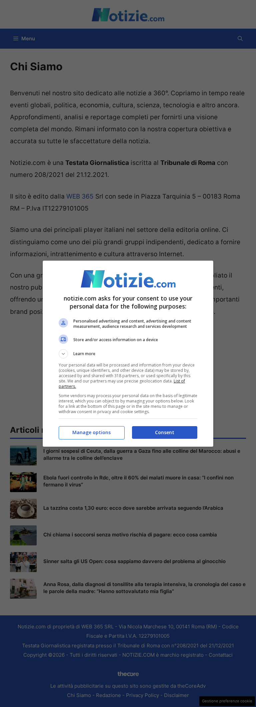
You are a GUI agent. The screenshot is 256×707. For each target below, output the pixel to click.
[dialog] (128, 354)
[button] (128, 353)
